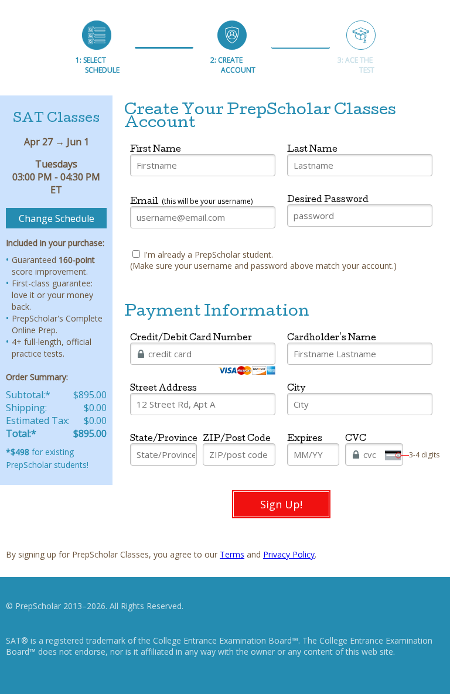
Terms (232, 554)
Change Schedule (56, 218)
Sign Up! (281, 504)
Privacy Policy (289, 554)
